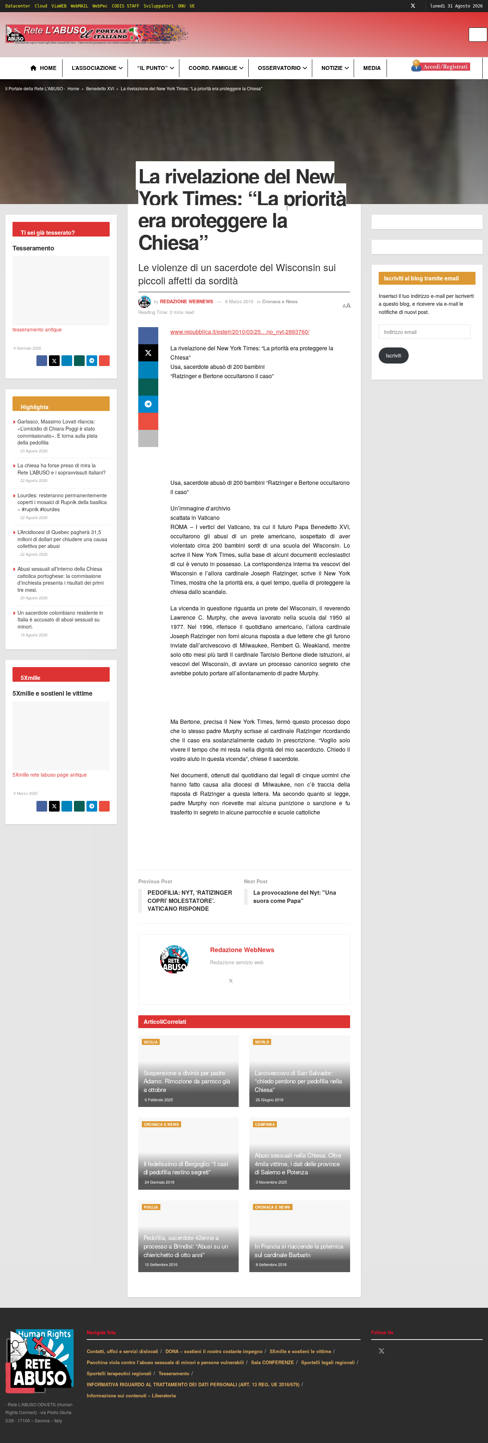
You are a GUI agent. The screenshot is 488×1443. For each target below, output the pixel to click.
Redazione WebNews (186, 301)
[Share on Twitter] (148, 352)
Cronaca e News (280, 301)
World (262, 1042)
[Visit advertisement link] (335, 34)
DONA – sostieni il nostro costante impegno (214, 1351)
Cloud (41, 6)
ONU (181, 6)
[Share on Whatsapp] (148, 387)
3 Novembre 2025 (271, 1182)
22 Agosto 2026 (33, 480)
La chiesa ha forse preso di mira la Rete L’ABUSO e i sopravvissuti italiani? (62, 469)
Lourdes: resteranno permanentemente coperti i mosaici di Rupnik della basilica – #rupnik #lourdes (62, 502)
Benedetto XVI (100, 88)
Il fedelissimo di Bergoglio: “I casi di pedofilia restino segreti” (186, 1168)
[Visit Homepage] (98, 34)
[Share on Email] (148, 421)
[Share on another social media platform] (148, 438)
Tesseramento (33, 248)
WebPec (100, 6)
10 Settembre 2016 (161, 1264)
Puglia (151, 1207)
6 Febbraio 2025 (158, 1099)
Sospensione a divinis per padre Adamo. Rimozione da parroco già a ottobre (187, 1081)
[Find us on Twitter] (412, 6)
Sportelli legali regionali (328, 1362)
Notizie (332, 68)
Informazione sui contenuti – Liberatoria (131, 1395)
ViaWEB (58, 6)
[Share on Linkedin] (148, 369)
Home (48, 68)
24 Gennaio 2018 (159, 1182)
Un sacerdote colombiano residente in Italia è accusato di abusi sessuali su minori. (60, 619)
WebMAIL (79, 6)
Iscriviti (393, 355)
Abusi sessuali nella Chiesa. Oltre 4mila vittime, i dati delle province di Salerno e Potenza (298, 1163)
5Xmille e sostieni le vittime (53, 693)
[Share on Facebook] (148, 335)
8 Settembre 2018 (271, 1264)
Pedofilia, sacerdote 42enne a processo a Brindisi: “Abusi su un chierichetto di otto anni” (186, 1246)
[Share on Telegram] (148, 404)
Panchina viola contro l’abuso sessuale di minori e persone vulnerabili (165, 1362)
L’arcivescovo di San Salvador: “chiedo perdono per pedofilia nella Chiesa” (298, 1081)
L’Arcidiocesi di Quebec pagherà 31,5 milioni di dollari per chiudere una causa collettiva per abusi (62, 538)
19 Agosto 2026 (33, 634)
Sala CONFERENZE (272, 1362)
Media (372, 68)
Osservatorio (279, 68)
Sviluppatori (159, 6)
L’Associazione (94, 68)
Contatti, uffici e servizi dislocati (122, 1351)
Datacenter (17, 6)
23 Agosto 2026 (33, 450)
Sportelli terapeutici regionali (119, 1373)
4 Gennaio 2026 (27, 348)
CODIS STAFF (125, 6)
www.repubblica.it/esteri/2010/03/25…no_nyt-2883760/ (239, 331)
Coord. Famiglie (213, 68)
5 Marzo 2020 (25, 793)
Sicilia (151, 1042)
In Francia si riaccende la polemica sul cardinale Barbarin (299, 1250)
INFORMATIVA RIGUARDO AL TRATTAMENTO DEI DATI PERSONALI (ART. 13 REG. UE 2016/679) (193, 1384)
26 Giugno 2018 (269, 1099)
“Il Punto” (152, 68)
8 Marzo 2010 (239, 301)
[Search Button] (482, 34)
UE (192, 6)
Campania (265, 1124)
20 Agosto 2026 (33, 597)
